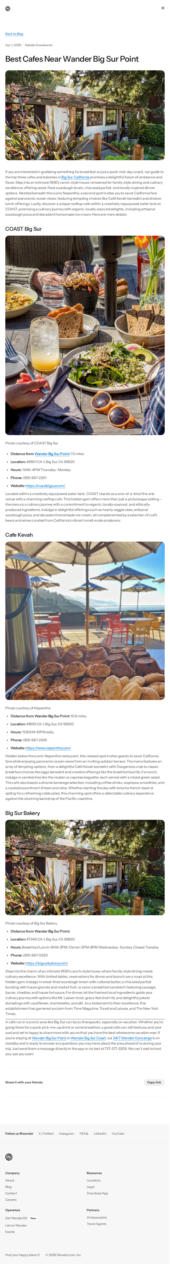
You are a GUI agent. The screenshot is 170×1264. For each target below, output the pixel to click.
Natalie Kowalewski (38, 45)
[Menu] (162, 8)
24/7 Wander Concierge (132, 1038)
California (81, 177)
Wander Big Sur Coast (88, 1038)
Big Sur (66, 177)
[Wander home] (7, 8)
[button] (11, 1193)
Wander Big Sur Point (49, 1038)
